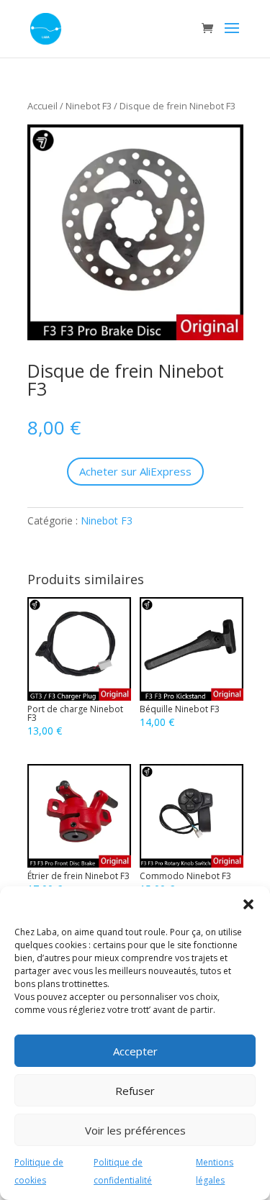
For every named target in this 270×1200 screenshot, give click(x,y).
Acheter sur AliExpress (135, 471)
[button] (248, 904)
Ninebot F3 (89, 105)
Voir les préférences (135, 1130)
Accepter (135, 1051)
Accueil (42, 105)
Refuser (135, 1090)
